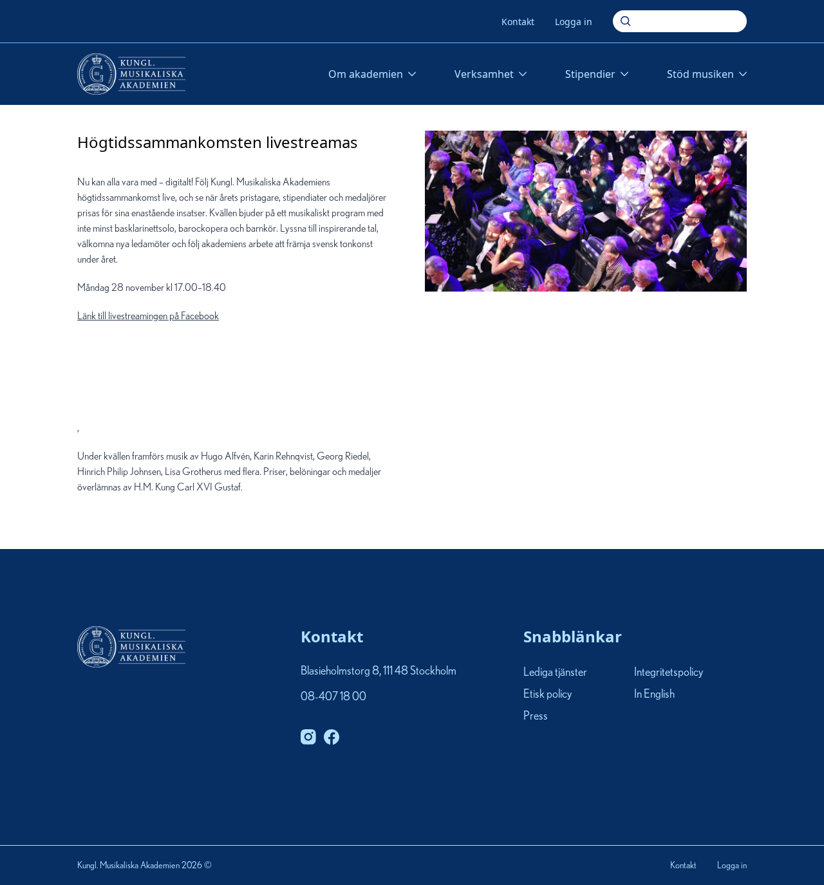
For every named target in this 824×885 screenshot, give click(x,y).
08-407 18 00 (333, 697)
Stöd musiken (700, 74)
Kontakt (517, 21)
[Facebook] (331, 737)
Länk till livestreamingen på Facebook (148, 372)
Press (535, 717)
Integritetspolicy (668, 672)
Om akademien (365, 74)
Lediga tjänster (555, 672)
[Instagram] (308, 737)
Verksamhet (484, 74)
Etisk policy (547, 694)
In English (654, 694)
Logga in (573, 21)
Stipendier (590, 74)
